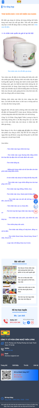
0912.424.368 (15, 322)
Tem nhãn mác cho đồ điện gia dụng (19, 71)
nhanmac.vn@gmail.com (12, 356)
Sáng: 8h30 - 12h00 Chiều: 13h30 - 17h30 (17, 399)
